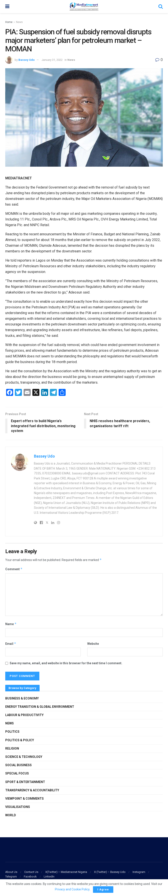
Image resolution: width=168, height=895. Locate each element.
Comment (14, 569)
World (10, 815)
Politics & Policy (19, 740)
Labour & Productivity (24, 715)
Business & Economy (22, 698)
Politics (12, 731)
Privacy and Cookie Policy (72, 889)
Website (93, 643)
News (19, 22)
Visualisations (17, 807)
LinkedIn (49, 876)
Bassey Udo (26, 59)
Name (11, 624)
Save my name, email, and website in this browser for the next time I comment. (66, 663)
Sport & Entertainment (25, 782)
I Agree (103, 889)
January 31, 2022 (52, 59)
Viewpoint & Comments (24, 798)
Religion (12, 748)
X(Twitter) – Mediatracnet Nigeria (66, 872)
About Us (11, 872)
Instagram (139, 872)
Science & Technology (23, 757)
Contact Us (31, 872)
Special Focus (17, 773)
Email (10, 644)
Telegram (11, 876)
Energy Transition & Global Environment (39, 706)
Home (8, 22)
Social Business (18, 765)
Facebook (30, 876)
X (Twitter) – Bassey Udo (110, 872)
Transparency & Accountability (32, 790)
